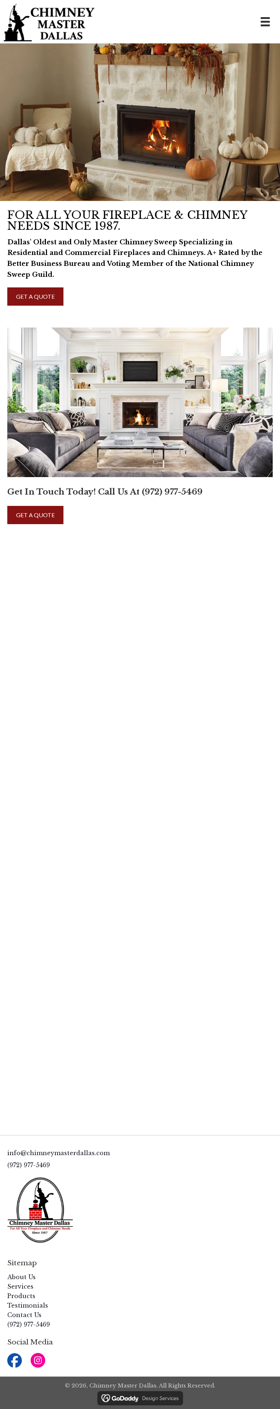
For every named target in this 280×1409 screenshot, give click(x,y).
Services (20, 1286)
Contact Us (24, 1315)
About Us (21, 1277)
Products (21, 1296)
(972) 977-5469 (172, 492)
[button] (14, 1360)
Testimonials (27, 1305)
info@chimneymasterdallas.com (58, 1153)
